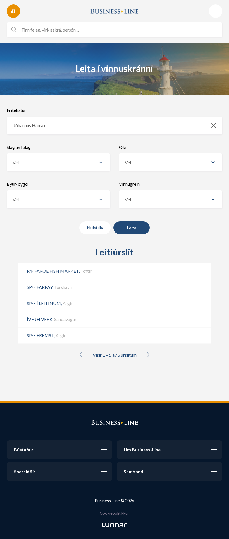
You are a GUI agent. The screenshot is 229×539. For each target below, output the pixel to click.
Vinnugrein (129, 184)
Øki (122, 147)
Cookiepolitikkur (114, 513)
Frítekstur (16, 110)
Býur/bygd (17, 184)
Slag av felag (19, 147)
